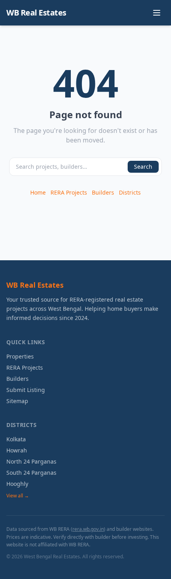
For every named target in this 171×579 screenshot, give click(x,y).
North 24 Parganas (31, 461)
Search (143, 166)
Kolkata (16, 439)
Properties (20, 356)
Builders (103, 192)
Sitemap (17, 401)
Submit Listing (25, 390)
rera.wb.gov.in (88, 529)
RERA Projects (69, 192)
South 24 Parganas (31, 472)
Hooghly (17, 483)
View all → (17, 496)
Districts (130, 192)
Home (38, 192)
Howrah (16, 450)
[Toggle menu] (157, 13)
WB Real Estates (36, 12)
